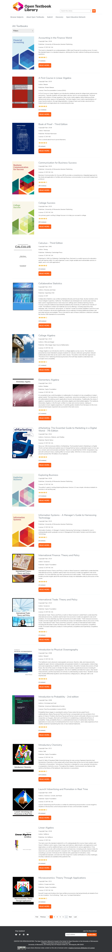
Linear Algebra (46, 827)
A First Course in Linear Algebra (54, 78)
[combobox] (75, 11)
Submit (50, 17)
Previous (43, 917)
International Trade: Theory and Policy (57, 599)
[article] (56, 54)
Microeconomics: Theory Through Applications (62, 877)
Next (70, 917)
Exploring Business (48, 475)
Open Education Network (75, 17)
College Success (46, 202)
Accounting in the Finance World (55, 37)
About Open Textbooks (35, 17)
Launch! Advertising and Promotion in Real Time (63, 789)
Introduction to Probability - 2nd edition (58, 696)
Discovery (59, 17)
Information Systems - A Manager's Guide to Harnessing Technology (67, 516)
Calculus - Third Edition (50, 243)
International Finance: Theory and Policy (58, 555)
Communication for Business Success (57, 162)
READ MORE (44, 65)
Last (75, 917)
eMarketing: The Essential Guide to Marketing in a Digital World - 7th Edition (67, 429)
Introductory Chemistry (50, 744)
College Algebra (46, 335)
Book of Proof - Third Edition (53, 124)
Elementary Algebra (48, 379)
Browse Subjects (16, 17)
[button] (23, 31)
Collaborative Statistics (50, 283)
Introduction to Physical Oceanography (58, 649)
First (36, 917)
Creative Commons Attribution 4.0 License (82, 948)
